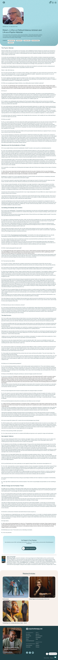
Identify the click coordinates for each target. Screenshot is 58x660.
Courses (27, 637)
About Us (37, 634)
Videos (27, 639)
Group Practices (29, 645)
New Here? (28, 634)
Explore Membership (30, 548)
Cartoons (37, 645)
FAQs (37, 639)
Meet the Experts (39, 635)
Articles (37, 643)
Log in (53, 2)
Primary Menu (55, 2)
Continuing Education (30, 640)
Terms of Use (46, 657)
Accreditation (38, 637)
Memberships (28, 635)
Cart (50, 2)
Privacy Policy (52, 657)
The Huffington (24, 561)
